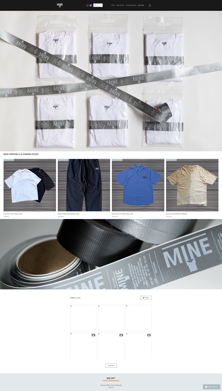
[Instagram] (87, 5)
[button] (150, 5)
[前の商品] (1, 185)
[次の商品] (221, 185)
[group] (111, 188)
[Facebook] (90, 5)
